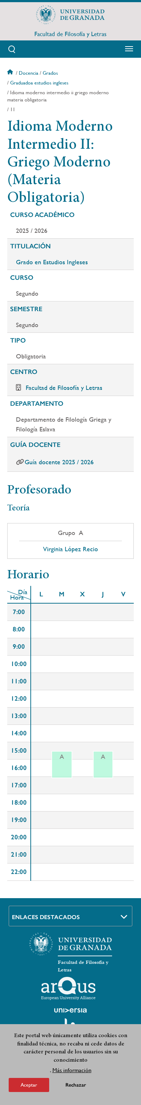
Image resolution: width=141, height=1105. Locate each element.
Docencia (28, 73)
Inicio (10, 73)
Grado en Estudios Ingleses (52, 262)
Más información (71, 1070)
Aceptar (29, 1085)
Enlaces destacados (46, 917)
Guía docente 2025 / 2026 (59, 462)
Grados (50, 73)
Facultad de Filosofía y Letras (70, 34)
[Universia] (70, 1010)
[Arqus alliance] (68, 988)
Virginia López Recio (70, 549)
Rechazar (75, 1085)
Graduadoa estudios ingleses (39, 83)
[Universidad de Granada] (70, 15)
